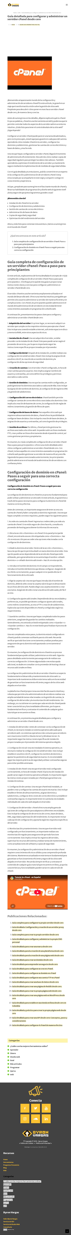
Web (4, 1170)
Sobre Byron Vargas (10, 1219)
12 (46, 1147)
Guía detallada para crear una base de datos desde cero (35, 982)
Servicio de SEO (8, 1222)
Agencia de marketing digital (30, 24)
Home (15, 12)
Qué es (6, 1203)
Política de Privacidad (43, 1143)
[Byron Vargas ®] (13, 5)
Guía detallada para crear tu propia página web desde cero (36, 991)
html (5, 1194)
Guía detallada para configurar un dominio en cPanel (34, 973)
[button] (66, 4)
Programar (8, 1200)
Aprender (7, 1184)
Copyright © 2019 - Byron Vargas (36, 1141)
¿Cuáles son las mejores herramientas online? (22, 1181)
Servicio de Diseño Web (11, 1224)
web (19, 12)
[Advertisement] (37, 41)
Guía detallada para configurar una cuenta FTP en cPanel (36, 978)
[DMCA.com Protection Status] (9, 1230)
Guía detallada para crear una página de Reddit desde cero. (37, 986)
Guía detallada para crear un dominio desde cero (32, 960)
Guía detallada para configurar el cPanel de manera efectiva (37, 1025)
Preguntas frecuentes (11, 1165)
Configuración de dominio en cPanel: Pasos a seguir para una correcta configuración (39, 248)
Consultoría (7, 1227)
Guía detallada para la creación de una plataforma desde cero (38, 951)
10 (42, 1147)
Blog (5, 1168)
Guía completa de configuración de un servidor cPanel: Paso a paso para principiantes (39, 242)
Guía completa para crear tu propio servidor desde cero (35, 935)
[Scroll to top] (67, 1231)
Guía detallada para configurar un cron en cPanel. (32, 969)
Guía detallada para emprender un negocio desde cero (35, 964)
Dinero (6, 1188)
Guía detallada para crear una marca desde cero (32, 946)
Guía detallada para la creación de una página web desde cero (38, 955)
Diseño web (8, 1191)
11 (44, 1147)
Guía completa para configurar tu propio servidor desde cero (38, 923)
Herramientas (8, 1162)
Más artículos (8, 1197)
